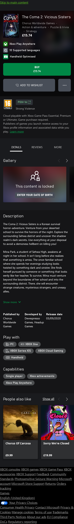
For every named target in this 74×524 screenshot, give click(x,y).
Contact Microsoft (47, 507)
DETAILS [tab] (16, 147)
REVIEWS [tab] (37, 147)
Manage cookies (23, 512)
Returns (50, 483)
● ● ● (65, 85)
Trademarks (60, 512)
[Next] (67, 160)
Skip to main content (14, 2)
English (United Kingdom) (17, 498)
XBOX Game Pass (51, 469)
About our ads (36, 517)
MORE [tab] (58, 147)
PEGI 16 (22, 102)
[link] (20, 432)
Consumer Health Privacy (17, 507)
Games (4, 493)
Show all (48, 399)
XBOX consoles (10, 469)
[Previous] (59, 160)
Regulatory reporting (22, 521)
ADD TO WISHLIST (31, 85)
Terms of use (43, 512)
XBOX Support (26, 474)
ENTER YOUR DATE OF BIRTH (35, 195)
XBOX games (30, 469)
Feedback (43, 474)
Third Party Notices (13, 517)
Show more (10, 302)
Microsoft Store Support (27, 483)
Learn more (17, 131)
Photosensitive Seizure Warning (36, 479)
